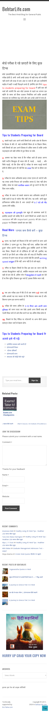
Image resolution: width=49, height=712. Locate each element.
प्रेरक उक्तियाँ (12, 350)
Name (5, 475)
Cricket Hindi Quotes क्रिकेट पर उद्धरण (28, 554)
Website (5, 496)
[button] (24, 20)
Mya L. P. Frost (7, 542)
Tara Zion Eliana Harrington (12, 537)
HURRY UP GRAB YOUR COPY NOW (24, 655)
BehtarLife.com (16, 8)
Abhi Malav (6, 548)
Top (45, 708)
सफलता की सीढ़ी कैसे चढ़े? (16, 356)
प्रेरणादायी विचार (12, 347)
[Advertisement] (24, 42)
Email (5, 485)
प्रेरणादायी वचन (12, 353)
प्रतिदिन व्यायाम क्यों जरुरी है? (16, 344)
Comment (7, 442)
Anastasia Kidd (7, 531)
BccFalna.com (7, 707)
